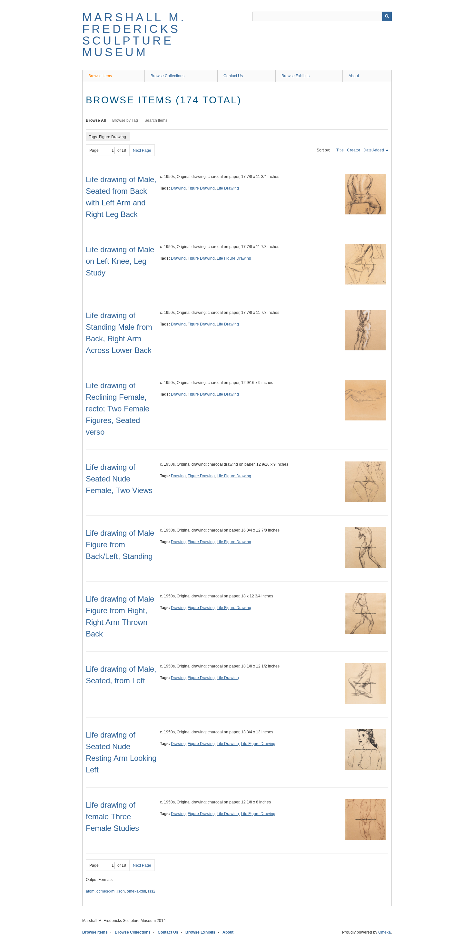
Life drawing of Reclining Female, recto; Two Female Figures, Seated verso (117, 408)
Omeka (384, 932)
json (121, 891)
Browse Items (100, 76)
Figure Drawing (201, 188)
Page (94, 150)
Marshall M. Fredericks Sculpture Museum (134, 35)
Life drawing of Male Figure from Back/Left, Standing (120, 545)
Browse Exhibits (295, 76)
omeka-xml (136, 891)
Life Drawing (228, 188)
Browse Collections (167, 76)
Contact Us (233, 76)
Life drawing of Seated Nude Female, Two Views (119, 479)
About (354, 76)
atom (90, 891)
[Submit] (387, 16)
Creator (353, 150)
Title (340, 150)
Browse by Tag (125, 120)
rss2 (151, 891)
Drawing (178, 188)
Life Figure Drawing (234, 258)
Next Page (142, 150)
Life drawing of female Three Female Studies (112, 816)
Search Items (155, 120)
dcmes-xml (105, 891)
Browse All (96, 120)
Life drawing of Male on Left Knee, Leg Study (120, 261)
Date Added (374, 150)
